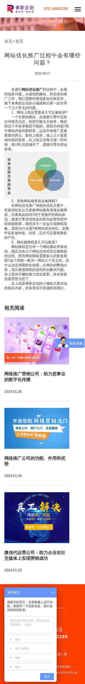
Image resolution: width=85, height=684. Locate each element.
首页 (8, 41)
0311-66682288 (56, 8)
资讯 (19, 41)
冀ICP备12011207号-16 (63, 672)
